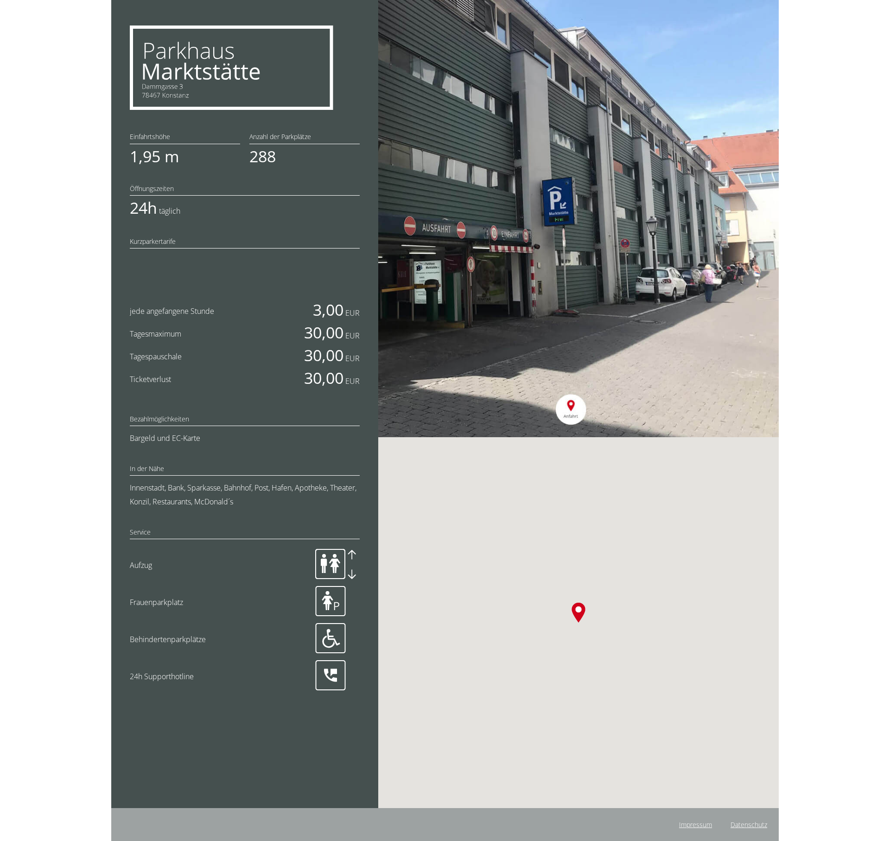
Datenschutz (749, 824)
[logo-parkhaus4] (231, 29)
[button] (578, 612)
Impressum (695, 824)
